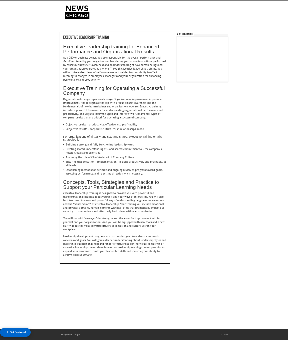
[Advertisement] (165, 11)
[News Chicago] (77, 12)
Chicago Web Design (70, 334)
